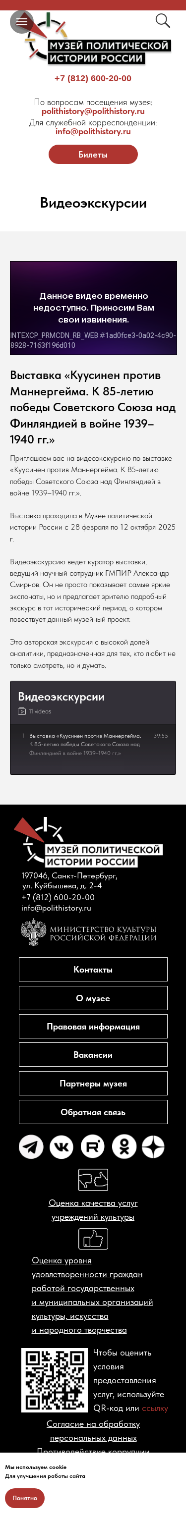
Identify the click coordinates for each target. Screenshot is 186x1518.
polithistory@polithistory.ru (93, 106)
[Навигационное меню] (21, 21)
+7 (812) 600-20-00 (93, 78)
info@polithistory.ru (93, 126)
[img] (93, 39)
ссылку (155, 1408)
